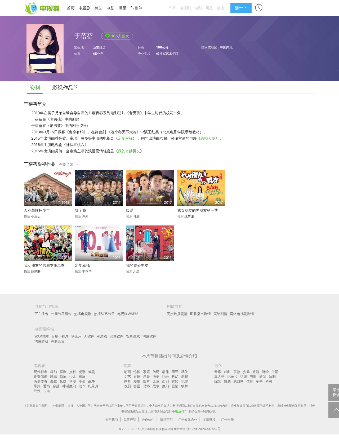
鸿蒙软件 (149, 336)
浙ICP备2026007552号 (203, 429)
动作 (82, 386)
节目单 (136, 8)
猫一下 (241, 7)
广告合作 (227, 420)
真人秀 (219, 376)
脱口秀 (238, 381)
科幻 (53, 372)
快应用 (76, 336)
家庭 (82, 376)
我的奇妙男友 (129, 151)
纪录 (165, 376)
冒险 (175, 381)
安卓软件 (116, 336)
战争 (91, 381)
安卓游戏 (133, 336)
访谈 (243, 376)
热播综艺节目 (104, 314)
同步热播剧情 (177, 314)
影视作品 (62, 88)
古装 (46, 391)
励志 (53, 376)
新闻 (262, 376)
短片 (146, 381)
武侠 (37, 391)
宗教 (236, 372)
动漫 (72, 381)
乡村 (72, 372)
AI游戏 (102, 336)
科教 (268, 381)
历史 (156, 376)
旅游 (255, 372)
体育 (127, 381)
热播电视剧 (82, 314)
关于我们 (111, 420)
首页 (71, 8)
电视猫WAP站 (128, 314)
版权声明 (166, 420)
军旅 (37, 386)
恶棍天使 (207, 138)
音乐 (217, 372)
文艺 (127, 376)
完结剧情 (220, 314)
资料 (35, 88)
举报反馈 (178, 411)
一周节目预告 (61, 314)
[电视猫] (42, 8)
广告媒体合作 (187, 420)
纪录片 (93, 386)
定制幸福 (125, 138)
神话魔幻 (69, 386)
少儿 (72, 376)
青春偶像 (40, 376)
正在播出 (41, 314)
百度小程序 (60, 336)
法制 (272, 376)
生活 (274, 372)
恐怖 (63, 376)
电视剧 (85, 8)
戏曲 (227, 372)
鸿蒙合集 (58, 341)
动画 (127, 372)
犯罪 (82, 372)
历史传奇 (40, 381)
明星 (122, 8)
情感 (227, 381)
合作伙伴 (148, 420)
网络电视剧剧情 (242, 314)
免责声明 (129, 420)
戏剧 (91, 372)
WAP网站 (41, 336)
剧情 (175, 386)
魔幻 (165, 386)
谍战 (53, 381)
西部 (165, 381)
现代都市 (40, 372)
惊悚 (136, 372)
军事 (259, 381)
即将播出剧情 (200, 314)
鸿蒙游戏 (41, 341)
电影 (110, 8)
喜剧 (63, 372)
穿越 (56, 386)
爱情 (46, 386)
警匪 (136, 386)
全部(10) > (68, 164)
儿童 (156, 381)
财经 (265, 372)
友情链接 (209, 420)
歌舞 (184, 386)
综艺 (98, 8)
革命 (82, 381)
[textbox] (198, 8)
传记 (156, 372)
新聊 (184, 376)
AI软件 (89, 336)
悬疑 (63, 381)
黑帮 (175, 372)
